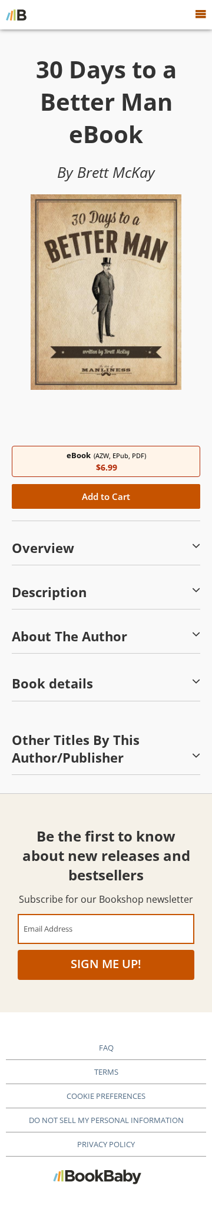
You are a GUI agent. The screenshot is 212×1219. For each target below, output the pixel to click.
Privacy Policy (106, 1144)
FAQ (106, 1047)
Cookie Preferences (106, 1096)
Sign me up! (106, 964)
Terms (106, 1071)
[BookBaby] (16, 14)
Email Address (48, 928)
